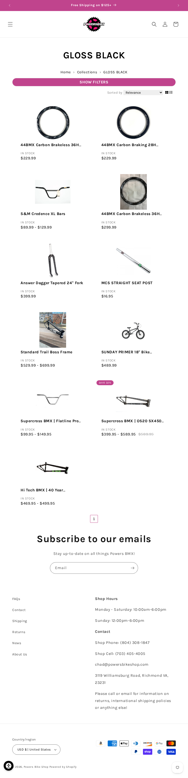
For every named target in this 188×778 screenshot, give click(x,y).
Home (65, 72)
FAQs (16, 599)
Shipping (19, 621)
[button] (10, 24)
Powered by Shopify (63, 766)
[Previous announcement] (9, 5)
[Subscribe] (132, 568)
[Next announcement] (178, 5)
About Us (19, 654)
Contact (18, 610)
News (16, 643)
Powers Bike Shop (36, 766)
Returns (18, 632)
